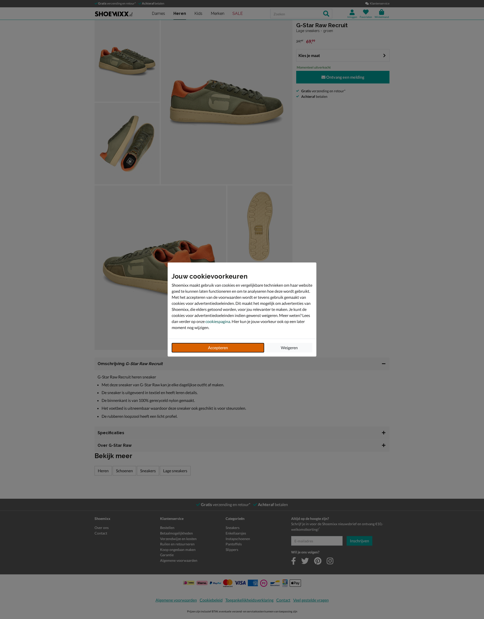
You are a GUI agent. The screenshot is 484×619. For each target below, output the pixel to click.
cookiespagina (217, 321)
